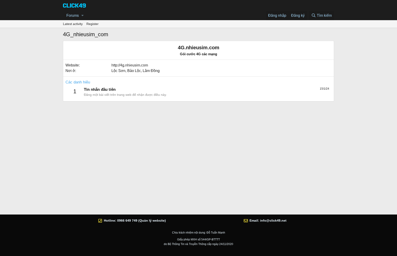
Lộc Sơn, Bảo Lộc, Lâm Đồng (135, 71)
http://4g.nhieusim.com (129, 65)
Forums (72, 15)
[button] (82, 15)
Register (92, 24)
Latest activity (73, 24)
